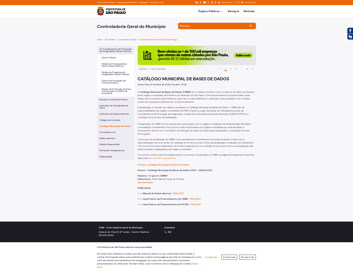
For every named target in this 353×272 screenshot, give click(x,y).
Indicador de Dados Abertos (114, 113)
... (241, 69)
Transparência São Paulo (127, 2)
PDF (175, 193)
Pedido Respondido (109, 144)
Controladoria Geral (127, 39)
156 (161, 2)
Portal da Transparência (111, 150)
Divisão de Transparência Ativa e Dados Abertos (114, 65)
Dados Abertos (107, 138)
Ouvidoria (154, 2)
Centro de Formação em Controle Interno (114, 81)
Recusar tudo (247, 257)
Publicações (105, 156)
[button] (252, 69)
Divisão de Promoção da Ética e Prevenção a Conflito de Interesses (116, 91)
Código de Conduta (109, 120)
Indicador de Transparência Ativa (113, 106)
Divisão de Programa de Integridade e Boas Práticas (115, 73)
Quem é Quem (109, 57)
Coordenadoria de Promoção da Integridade (159, 39)
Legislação (143, 2)
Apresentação (145, 182)
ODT (181, 193)
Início (99, 39)
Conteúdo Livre (107, 132)
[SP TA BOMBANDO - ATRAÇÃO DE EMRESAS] (197, 55)
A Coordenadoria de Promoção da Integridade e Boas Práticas (115, 50)
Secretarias (110, 39)
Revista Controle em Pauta (113, 99)
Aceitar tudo (229, 257)
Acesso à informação (105, 2)
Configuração (211, 257)
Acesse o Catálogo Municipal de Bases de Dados (164, 164)
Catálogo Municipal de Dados (115, 126)
